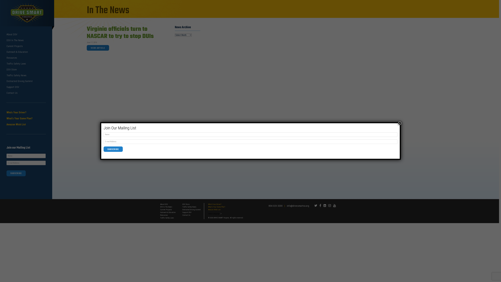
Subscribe (113, 149)
